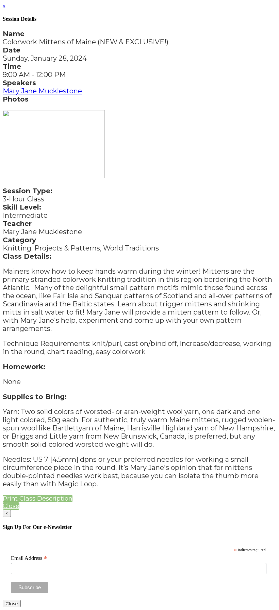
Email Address (29, 558)
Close (11, 506)
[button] (37, 498)
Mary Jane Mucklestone (42, 91)
